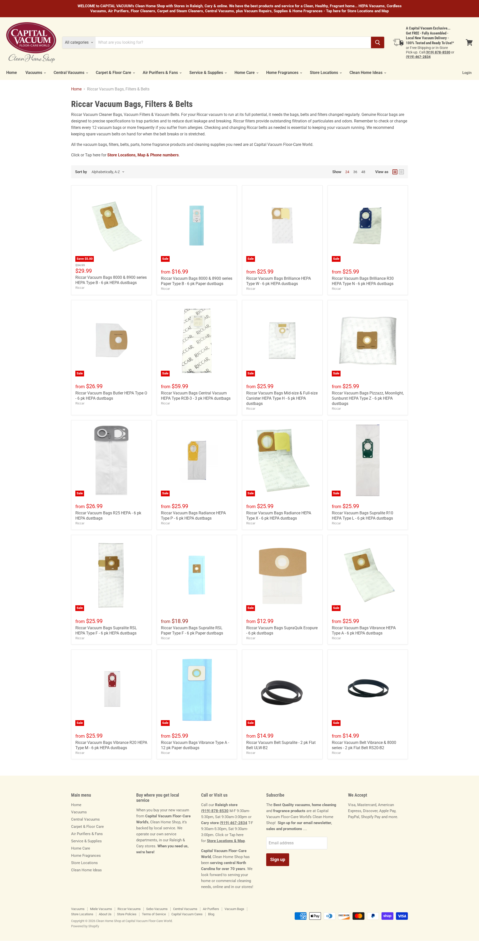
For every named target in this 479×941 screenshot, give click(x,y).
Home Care (245, 72)
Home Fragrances (282, 72)
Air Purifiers (211, 909)
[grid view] (394, 171)
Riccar (79, 288)
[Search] (377, 42)
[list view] (401, 171)
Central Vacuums (69, 72)
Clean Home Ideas (366, 72)
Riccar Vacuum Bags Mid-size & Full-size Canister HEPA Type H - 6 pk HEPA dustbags (282, 398)
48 (363, 172)
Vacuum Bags (234, 909)
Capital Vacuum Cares (187, 914)
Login (467, 72)
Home (11, 72)
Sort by (81, 172)
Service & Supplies (206, 72)
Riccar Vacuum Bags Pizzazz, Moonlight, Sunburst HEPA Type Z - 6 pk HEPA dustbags (368, 398)
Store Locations (324, 72)
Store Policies (126, 914)
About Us (105, 914)
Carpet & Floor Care (114, 72)
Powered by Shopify (85, 926)
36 (355, 172)
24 (347, 172)
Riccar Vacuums (129, 909)
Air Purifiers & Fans (161, 72)
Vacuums (34, 72)
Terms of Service (154, 914)
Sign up (277, 859)
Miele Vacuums (101, 909)
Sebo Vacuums (157, 909)
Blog (211, 914)
